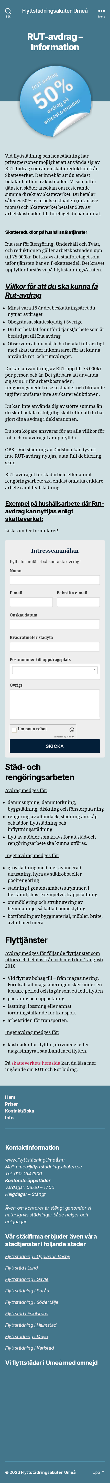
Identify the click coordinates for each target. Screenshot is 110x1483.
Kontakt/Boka (19, 1111)
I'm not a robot (32, 729)
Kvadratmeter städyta (31, 637)
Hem (10, 1097)
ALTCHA (70, 737)
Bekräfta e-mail (72, 593)
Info (9, 1117)
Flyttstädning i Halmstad (31, 1325)
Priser (11, 1104)
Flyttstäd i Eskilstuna (26, 1313)
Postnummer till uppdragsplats (40, 659)
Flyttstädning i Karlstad (29, 1348)
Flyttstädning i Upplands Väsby (37, 1256)
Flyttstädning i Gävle (26, 1279)
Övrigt (16, 685)
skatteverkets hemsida (36, 1063)
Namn (15, 571)
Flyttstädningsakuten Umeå (54, 10)
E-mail (16, 593)
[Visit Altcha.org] (72, 730)
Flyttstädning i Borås (27, 1290)
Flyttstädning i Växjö (26, 1336)
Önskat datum (23, 615)
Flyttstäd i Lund (21, 1268)
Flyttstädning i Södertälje (31, 1302)
